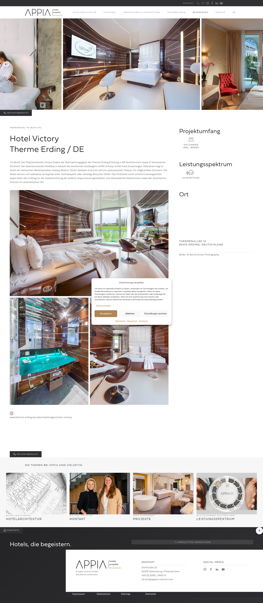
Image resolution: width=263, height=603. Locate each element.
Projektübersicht (18, 113)
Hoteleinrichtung (54, 178)
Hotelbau (110, 12)
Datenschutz (120, 321)
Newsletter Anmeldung (194, 541)
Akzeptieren (106, 313)
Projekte (142, 519)
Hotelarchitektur (84, 12)
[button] (234, 12)
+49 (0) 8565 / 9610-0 (154, 575)
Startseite (13, 530)
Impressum (143, 321)
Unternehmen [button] (176, 12)
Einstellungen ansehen (155, 313)
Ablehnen (130, 313)
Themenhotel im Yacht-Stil (26, 127)
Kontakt (188, 3)
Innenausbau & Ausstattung (141, 12)
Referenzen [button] (200, 12)
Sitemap (125, 594)
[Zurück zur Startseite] (44, 12)
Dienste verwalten (103, 305)
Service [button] (220, 12)
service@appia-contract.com (157, 579)
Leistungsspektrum (215, 519)
